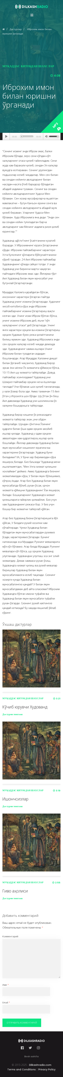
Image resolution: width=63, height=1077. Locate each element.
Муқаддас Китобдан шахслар (28, 66)
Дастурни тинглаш (12, 714)
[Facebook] (23, 1048)
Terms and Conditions (21, 1069)
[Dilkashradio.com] (31, 4)
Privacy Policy (46, 1069)
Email (6, 1002)
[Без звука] (46, 137)
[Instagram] (38, 1048)
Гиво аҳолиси (15, 891)
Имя (5, 984)
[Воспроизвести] (6, 136)
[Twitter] (30, 1048)
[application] (31, 136)
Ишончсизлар (15, 799)
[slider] (54, 136)
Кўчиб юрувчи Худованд (24, 707)
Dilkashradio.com (40, 1065)
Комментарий (10, 936)
